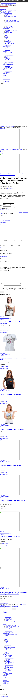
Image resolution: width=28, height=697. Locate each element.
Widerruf (16, 606)
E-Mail (2, 286)
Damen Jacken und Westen (10, 20)
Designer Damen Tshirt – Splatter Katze (10, 394)
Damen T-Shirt (8, 25)
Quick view (2, 316)
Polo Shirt (7, 15)
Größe (1, 205)
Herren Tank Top (8, 13)
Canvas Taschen (8, 71)
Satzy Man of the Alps (9, 59)
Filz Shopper (7, 72)
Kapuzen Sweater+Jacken (10, 16)
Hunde (6, 36)
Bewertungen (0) (6, 220)
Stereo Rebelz (8, 61)
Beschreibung (5, 217)
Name (1, 283)
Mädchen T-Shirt (8, 32)
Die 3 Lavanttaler (8, 52)
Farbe (1, 203)
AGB (12, 606)
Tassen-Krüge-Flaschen (10, 43)
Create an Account (4, 696)
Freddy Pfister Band (9, 55)
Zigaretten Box (8, 45)
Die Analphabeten (9, 54)
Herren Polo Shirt (8, 67)
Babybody (7, 31)
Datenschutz (7, 606)
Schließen (2, 319)
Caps (6, 48)
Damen (5, 126)
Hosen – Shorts (8, 14)
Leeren (12, 205)
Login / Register (6, 683)
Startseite (2, 126)
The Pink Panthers (9, 62)
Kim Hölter (7, 58)
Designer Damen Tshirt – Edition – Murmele (12, 429)
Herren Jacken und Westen (10, 10)
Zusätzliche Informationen (8, 219)
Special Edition (6, 81)
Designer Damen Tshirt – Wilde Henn (10, 536)
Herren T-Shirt (8, 11)
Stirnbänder (7, 50)
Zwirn (6, 63)
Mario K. (7, 57)
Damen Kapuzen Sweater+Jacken (12, 21)
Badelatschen (8, 41)
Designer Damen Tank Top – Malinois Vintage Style (11, 149)
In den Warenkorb (4, 208)
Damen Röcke (8, 23)
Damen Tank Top (8, 26)
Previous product (3, 128)
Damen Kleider (8, 22)
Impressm (2, 606)
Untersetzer (7, 40)
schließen (2, 687)
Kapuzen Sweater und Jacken (11, 30)
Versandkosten (10, 188)
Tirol (6, 35)
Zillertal (6, 37)
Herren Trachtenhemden (10, 17)
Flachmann (7, 42)
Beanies (6, 47)
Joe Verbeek (7, 56)
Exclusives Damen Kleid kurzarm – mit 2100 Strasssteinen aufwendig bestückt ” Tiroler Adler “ (12, 174)
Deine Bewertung (4, 270)
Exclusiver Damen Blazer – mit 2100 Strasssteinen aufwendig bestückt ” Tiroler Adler (13, 593)
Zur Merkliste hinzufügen (5, 209)
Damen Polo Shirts (9, 27)
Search (14, 5)
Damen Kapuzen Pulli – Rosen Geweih (10, 465)
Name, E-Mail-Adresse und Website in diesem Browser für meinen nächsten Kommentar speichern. (13, 289)
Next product (2, 153)
